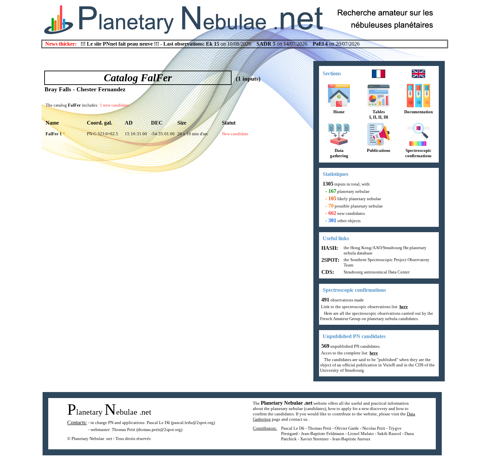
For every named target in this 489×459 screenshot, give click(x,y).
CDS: (327, 272)
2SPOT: (329, 260)
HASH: (329, 248)
